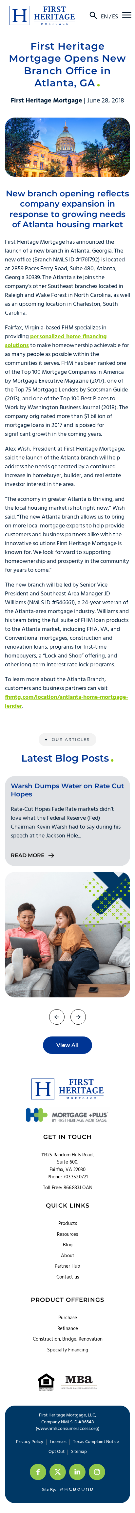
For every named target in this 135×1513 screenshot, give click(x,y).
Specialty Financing (67, 1350)
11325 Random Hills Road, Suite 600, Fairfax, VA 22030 (68, 1162)
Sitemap (79, 1451)
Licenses (58, 1441)
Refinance (67, 1329)
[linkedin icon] (77, 1472)
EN (104, 17)
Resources (67, 1234)
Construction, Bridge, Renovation (68, 1339)
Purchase (67, 1318)
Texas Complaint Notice (96, 1441)
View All (67, 1045)
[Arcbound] (75, 1490)
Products (67, 1224)
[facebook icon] (38, 1472)
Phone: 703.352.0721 (68, 1177)
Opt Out (56, 1451)
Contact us (67, 1277)
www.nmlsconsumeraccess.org (67, 1429)
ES (115, 17)
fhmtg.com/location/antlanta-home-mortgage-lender (66, 702)
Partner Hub (67, 1266)
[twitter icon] (57, 1472)
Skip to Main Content (5, 9)
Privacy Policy (29, 1441)
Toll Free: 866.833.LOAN (67, 1188)
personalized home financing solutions (56, 341)
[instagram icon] (97, 1472)
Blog (67, 1245)
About (67, 1256)
